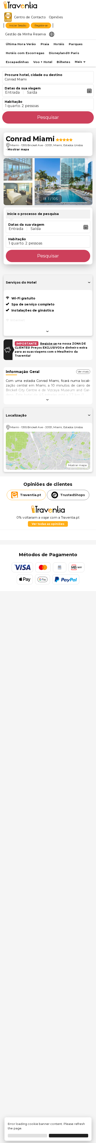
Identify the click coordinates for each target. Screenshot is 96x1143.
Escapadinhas (17, 62)
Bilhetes (63, 62)
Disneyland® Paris (64, 53)
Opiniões (56, 17)
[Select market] (51, 34)
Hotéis (59, 44)
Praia (45, 44)
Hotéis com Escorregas (25, 53)
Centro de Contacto (30, 17)
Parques (76, 44)
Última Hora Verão (21, 44)
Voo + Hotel (42, 62)
